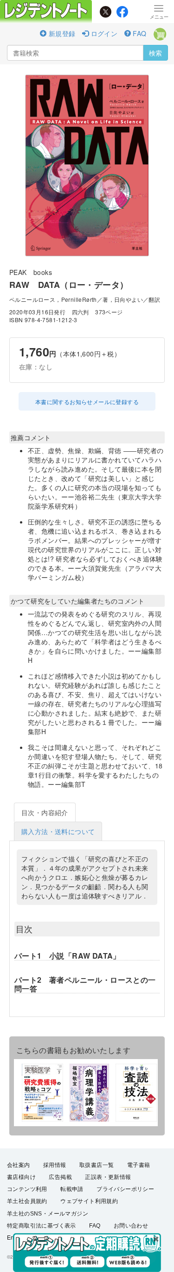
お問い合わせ (131, 1225)
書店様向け (21, 1177)
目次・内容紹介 (44, 812)
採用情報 (54, 1165)
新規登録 (60, 33)
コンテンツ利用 (27, 1189)
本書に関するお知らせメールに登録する (87, 401)
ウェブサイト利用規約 (89, 1201)
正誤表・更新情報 (108, 1177)
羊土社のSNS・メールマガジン (47, 1213)
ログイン (103, 33)
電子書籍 (138, 1165)
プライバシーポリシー (125, 1189)
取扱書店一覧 (96, 1165)
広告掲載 (60, 1177)
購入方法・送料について (58, 831)
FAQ (139, 33)
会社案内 (18, 1165)
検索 (155, 52)
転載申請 (72, 1189)
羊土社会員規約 (27, 1201)
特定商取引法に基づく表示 (41, 1225)
